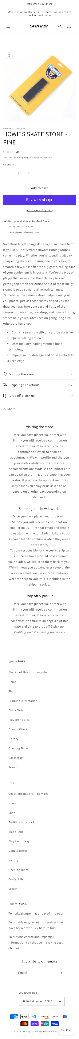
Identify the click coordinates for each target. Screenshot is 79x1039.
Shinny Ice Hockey (33, 1031)
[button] (8, 25)
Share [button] (11, 409)
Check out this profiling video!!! (30, 672)
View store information (23, 232)
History (13, 739)
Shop (11, 691)
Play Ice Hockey (18, 720)
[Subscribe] (60, 973)
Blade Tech (15, 710)
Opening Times (18, 748)
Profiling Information (22, 701)
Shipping (23, 157)
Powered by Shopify (54, 1031)
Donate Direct (17, 729)
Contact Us (15, 758)
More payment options (39, 210)
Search (13, 767)
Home (12, 682)
